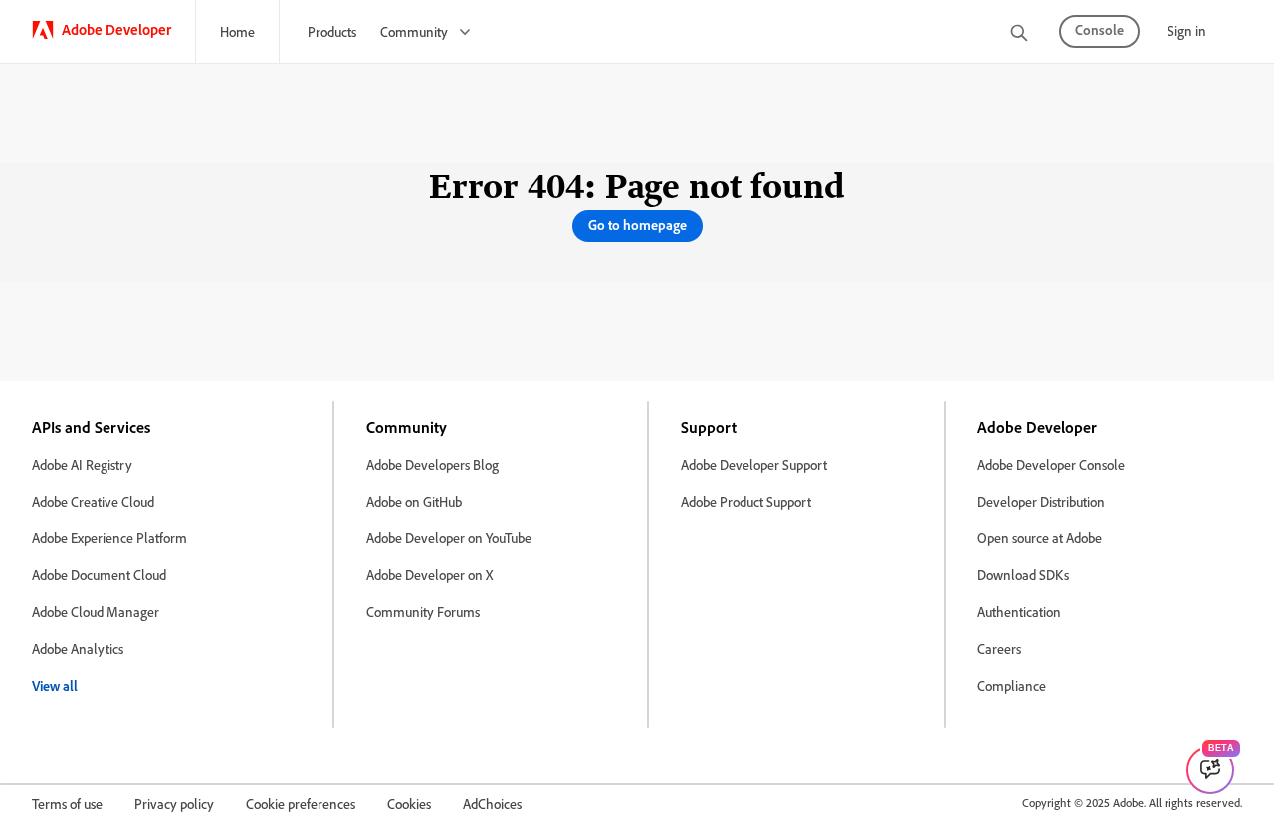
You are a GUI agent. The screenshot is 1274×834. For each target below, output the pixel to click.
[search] (1019, 34)
